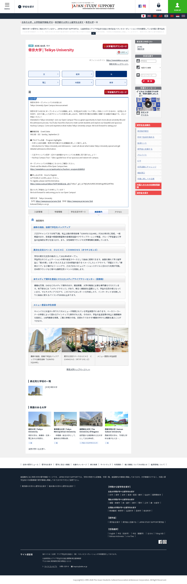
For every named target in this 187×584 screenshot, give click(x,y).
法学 (123, 494)
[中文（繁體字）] (160, 16)
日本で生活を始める (145, 137)
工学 (146, 502)
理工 (44, 82)
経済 (77, 74)
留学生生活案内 (143, 125)
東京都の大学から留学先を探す (34, 486)
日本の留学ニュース (30, 464)
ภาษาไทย (130, 536)
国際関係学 (156, 494)
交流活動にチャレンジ (146, 166)
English (112, 533)
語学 (117, 494)
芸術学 (138, 510)
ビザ (139, 160)
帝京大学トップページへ (118, 64)
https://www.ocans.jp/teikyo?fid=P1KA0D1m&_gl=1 (50, 183)
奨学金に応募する (145, 149)
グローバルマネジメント (90, 443)
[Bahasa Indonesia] (177, 16)
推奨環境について (158, 464)
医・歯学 (126, 502)
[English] (149, 16)
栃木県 (42, 45)
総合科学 (147, 510)
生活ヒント (142, 143)
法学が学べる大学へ (36, 449)
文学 (111, 494)
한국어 (150, 533)
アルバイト (142, 154)
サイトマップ (106, 464)
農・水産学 (154, 502)
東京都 (37, 45)
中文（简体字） (124, 533)
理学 (140, 502)
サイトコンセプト (50, 566)
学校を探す (28, 6)
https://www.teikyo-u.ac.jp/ (117, 60)
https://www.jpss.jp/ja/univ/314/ (48, 201)
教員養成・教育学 (116, 510)
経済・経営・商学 (135, 494)
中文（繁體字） (139, 533)
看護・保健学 (114, 502)
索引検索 (93, 464)
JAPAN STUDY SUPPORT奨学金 (151, 522)
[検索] (148, 81)
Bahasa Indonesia (116, 536)
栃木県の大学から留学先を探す (61, 486)
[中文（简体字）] (155, 16)
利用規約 (117, 464)
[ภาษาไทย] (183, 16)
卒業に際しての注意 (145, 178)
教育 (111, 82)
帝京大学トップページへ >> (78, 369)
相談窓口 (141, 172)
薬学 (134, 502)
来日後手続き (143, 131)
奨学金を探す (142, 192)
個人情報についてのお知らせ (136, 464)
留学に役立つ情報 (63, 464)
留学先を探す (47, 464)
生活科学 (129, 510)
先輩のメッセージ (80, 464)
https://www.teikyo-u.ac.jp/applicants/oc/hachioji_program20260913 (57, 169)
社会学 (147, 494)
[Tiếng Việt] (172, 16)
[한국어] (166, 16)
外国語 (77, 82)
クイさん (144, 114)
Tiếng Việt (159, 533)
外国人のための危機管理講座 (148, 185)
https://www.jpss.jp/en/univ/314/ (80, 201)
